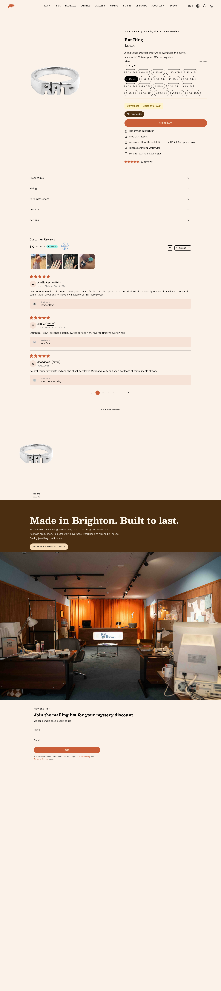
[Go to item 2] (54, 261)
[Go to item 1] (38, 261)
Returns (34, 220)
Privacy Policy (84, 757)
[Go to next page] (129, 393)
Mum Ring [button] (45, 343)
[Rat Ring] (36, 453)
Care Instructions (39, 199)
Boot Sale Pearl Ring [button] (51, 381)
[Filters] (170, 248)
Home (127, 31)
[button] (58, 6)
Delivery (34, 209)
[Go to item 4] (87, 261)
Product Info (37, 178)
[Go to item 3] (70, 261)
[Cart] (211, 6)
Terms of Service (41, 759)
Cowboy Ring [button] (47, 305)
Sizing (33, 188)
